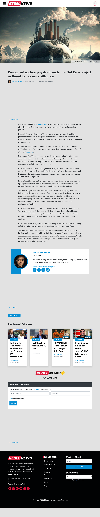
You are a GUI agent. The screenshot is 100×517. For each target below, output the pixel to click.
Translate (81, 480)
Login (46, 486)
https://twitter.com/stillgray (43, 267)
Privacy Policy (49, 461)
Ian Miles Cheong (17, 81)
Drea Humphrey (58, 354)
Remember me (18, 398)
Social (46, 482)
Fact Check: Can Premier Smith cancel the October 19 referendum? (16, 349)
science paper (41, 124)
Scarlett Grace (79, 360)
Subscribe (47, 468)
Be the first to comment (45, 81)
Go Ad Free (14, 119)
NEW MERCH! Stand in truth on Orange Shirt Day (60, 347)
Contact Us (48, 478)
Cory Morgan (14, 360)
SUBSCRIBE (36, 390)
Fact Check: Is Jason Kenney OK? (39, 345)
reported (29, 152)
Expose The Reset (14, 315)
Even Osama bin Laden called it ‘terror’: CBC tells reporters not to (82, 349)
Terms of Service (49, 464)
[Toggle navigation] (4, 3)
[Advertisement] (50, 104)
